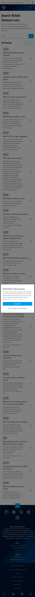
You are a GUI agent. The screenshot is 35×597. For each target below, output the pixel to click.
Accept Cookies (17, 304)
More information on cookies (15, 299)
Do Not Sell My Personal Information (17, 308)
